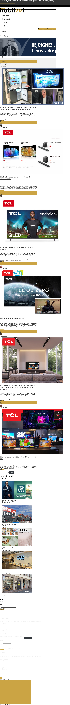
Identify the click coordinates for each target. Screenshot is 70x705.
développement (18, 656)
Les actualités (4, 663)
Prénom (1, 601)
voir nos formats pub (28, 638)
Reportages (4, 61)
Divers (4, 630)
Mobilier (5, 26)
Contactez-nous (4, 671)
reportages (35, 656)
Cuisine (4, 22)
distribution (12, 656)
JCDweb (17, 675)
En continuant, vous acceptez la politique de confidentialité (10, 648)
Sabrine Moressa (4, 268)
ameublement (8, 656)
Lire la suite (2, 120)
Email (1, 604)
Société (1, 605)
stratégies (39, 656)
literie (32, 656)
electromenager (23, 656)
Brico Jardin (6, 19)
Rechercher (11, 472)
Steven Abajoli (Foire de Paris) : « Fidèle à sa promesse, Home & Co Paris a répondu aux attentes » (9, 501)
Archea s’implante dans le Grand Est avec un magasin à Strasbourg (9, 595)
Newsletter (4, 668)
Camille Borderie (4, 127)
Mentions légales (5, 17)
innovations (28, 656)
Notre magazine (4, 662)
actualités (3, 656)
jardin (31, 656)
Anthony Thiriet (3, 66)
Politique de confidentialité (6, 674)
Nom (1, 603)
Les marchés (4, 37)
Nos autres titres (4, 669)
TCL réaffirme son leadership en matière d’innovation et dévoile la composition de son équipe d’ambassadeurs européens (17, 387)
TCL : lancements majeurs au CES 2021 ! (13, 318)
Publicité (3, 13)
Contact (3, 56)
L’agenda (3, 667)
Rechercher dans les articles (5, 470)
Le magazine (4, 31)
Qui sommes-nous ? (5, 670)
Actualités (3, 33)
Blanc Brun (6, 16)
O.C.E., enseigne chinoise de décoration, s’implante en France (9, 548)
